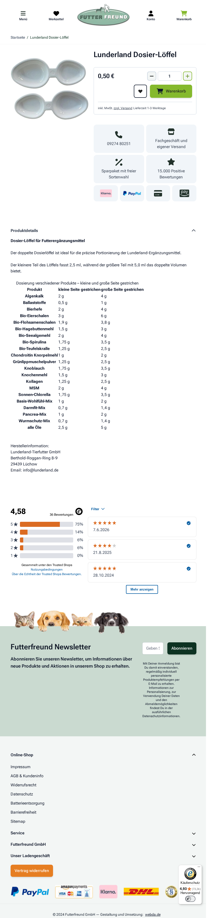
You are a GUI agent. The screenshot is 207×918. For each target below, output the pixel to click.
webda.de (151, 914)
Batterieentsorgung (27, 803)
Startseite (18, 37)
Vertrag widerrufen (30, 870)
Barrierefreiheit (23, 812)
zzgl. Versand (123, 108)
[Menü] (195, 868)
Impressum (21, 766)
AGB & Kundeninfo (27, 775)
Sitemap (18, 821)
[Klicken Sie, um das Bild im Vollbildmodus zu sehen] (50, 89)
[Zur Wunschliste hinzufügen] (140, 91)
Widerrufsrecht (23, 785)
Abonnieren (181, 648)
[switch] (187, 899)
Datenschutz (22, 794)
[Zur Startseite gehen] (103, 15)
